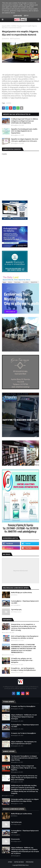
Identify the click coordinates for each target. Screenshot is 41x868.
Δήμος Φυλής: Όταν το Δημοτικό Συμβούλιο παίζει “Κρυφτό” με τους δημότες (23, 768)
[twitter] (30, 543)
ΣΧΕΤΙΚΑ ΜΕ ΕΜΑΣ (19, 862)
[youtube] (30, 548)
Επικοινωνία (15, 839)
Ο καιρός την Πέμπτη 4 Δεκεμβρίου (23, 706)
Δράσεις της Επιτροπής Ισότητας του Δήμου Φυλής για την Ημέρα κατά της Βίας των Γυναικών (24, 777)
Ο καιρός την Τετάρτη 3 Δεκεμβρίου (23, 733)
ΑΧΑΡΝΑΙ (13, 26)
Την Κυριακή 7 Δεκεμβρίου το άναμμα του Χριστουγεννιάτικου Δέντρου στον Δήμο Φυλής (24, 758)
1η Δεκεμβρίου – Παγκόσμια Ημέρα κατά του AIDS (25, 602)
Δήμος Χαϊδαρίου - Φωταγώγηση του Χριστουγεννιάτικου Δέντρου (24, 743)
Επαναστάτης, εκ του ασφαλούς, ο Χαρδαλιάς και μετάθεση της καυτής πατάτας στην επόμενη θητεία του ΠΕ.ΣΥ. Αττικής (24, 627)
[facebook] (11, 543)
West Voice (25, 865)
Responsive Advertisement (20, 571)
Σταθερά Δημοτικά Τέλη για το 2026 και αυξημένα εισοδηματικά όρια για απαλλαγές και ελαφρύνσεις (24, 121)
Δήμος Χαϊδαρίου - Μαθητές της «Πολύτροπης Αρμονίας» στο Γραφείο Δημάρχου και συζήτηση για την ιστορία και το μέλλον (25, 850)
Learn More (17, 15)
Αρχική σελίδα (6, 26)
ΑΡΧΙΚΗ (10, 862)
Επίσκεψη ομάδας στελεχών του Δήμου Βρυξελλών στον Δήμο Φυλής (25, 800)
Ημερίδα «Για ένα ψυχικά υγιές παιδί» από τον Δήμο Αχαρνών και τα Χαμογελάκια (24, 131)
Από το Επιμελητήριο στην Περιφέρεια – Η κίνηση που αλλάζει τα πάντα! (25, 637)
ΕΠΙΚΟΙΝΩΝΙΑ (29, 862)
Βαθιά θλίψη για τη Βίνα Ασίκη (21, 592)
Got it (26, 15)
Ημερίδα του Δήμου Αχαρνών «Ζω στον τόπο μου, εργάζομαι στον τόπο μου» (24, 140)
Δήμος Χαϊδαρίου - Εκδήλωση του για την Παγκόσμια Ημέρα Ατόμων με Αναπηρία (24, 717)
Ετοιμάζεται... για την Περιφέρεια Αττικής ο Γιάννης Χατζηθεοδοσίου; (23, 669)
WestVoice (6, 38)
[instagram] (11, 548)
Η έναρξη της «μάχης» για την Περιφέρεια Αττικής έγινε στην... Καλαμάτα (22, 660)
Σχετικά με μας (16, 609)
